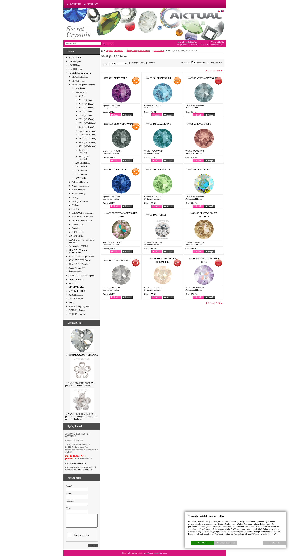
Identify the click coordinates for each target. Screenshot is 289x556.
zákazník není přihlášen (187, 42)
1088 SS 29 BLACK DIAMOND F (118, 124)
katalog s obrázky (138, 63)
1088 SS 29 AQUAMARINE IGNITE (203, 78)
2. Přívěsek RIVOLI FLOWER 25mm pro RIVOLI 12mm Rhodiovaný (80, 384)
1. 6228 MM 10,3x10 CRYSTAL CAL (82, 355)
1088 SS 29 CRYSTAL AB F (199, 169)
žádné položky (216, 45)
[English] (222, 11)
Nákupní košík (217, 42)
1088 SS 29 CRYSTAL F (155, 215)
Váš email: (70, 501)
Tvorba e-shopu (136, 553)
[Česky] (219, 11)
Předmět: (69, 486)
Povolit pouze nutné (226, 543)
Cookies (125, 553)
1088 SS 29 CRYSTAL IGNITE (117, 260)
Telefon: (69, 508)
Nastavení (274, 543)
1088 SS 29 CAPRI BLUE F (116, 169)
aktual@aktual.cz (85, 470)
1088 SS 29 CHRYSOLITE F (157, 169)
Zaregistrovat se (183, 45)
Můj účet (204, 45)
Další (218, 70)
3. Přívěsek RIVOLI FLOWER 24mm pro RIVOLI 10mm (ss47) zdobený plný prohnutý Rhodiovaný (81, 416)
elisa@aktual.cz (79, 463)
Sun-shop (163, 553)
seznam (152, 63)
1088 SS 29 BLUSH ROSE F (199, 124)
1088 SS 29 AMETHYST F (115, 78)
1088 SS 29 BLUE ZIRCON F (158, 124)
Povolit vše (202, 543)
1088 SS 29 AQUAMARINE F (158, 78)
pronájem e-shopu (151, 553)
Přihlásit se (195, 45)
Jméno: (68, 493)
